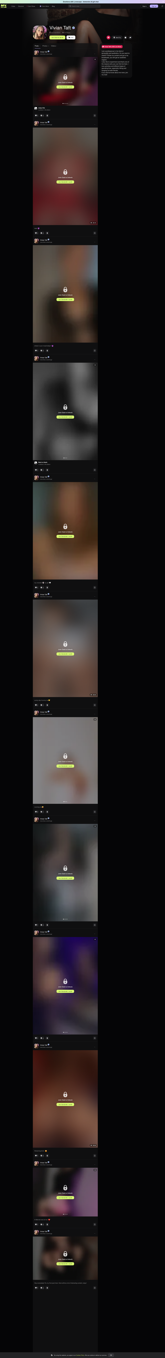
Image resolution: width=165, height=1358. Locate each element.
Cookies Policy (80, 1355)
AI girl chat (95, 2)
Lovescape (78, 2)
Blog (53, 6)
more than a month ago (46, 54)
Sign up (154, 6)
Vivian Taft (43, 52)
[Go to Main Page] (3, 6)
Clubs (13, 6)
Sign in (144, 6)
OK (111, 1355)
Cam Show (31, 6)
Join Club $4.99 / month (65, 87)
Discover (21, 6)
